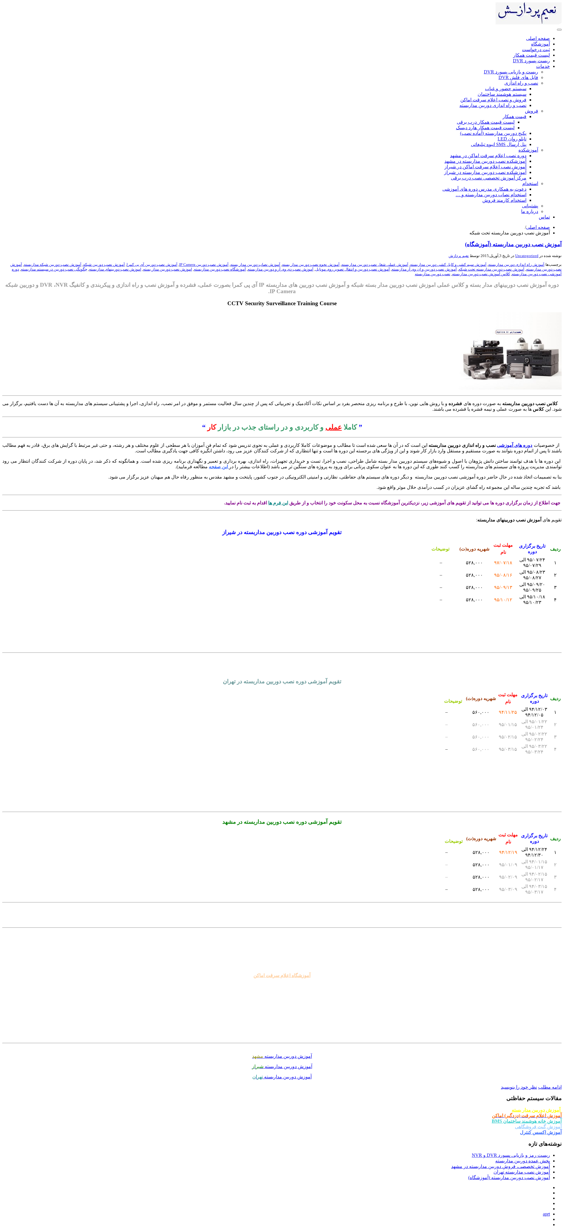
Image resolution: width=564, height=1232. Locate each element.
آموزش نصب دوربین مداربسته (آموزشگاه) (513, 244)
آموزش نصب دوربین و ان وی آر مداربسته (424, 269)
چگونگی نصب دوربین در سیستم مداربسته (54, 269)
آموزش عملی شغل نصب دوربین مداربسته (374, 264)
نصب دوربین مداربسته (432, 274)
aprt (546, 1213)
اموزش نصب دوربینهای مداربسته (115, 269)
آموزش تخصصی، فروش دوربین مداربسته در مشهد (500, 1166)
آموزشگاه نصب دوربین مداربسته (220, 269)
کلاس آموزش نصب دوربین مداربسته (481, 274)
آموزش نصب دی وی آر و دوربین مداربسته (280, 269)
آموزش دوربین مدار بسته (537, 1109)
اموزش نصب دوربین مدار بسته (167, 269)
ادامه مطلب (550, 1087)
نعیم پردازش (459, 256)
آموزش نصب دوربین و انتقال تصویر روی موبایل (352, 269)
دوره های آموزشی (514, 445)
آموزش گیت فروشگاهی (538, 1126)
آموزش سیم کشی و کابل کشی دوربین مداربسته (448, 264)
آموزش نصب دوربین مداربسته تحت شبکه (491, 269)
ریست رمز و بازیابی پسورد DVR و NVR (511, 1155)
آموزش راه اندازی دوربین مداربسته (516, 264)
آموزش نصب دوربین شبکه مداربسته (52, 264)
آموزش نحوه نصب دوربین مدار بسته (311, 264)
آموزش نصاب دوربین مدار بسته (255, 264)
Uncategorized (526, 256)
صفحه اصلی (538, 227)
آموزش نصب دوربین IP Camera (204, 264)
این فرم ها (278, 502)
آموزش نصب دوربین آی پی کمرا (152, 264)
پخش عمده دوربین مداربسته (522, 1160)
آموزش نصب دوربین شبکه (104, 264)
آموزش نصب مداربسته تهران (522, 1171)
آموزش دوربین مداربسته (282, 1056)
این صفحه (219, 466)
